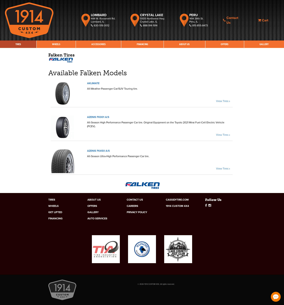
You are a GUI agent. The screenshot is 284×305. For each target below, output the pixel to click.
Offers (224, 44)
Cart (265, 20)
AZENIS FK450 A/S (98, 151)
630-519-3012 (101, 25)
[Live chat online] (276, 297)
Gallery (264, 44)
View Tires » (223, 101)
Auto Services (97, 218)
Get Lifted (55, 212)
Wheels (56, 44)
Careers (132, 206)
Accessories (98, 44)
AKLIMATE (93, 83)
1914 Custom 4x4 (177, 206)
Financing (142, 44)
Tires (18, 44)
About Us (184, 44)
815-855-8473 (200, 25)
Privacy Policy (137, 212)
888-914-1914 (150, 25)
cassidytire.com (177, 200)
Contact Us (232, 20)
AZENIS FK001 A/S (98, 117)
